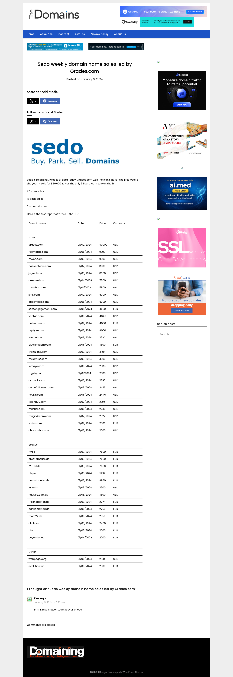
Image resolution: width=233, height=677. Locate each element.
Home (30, 34)
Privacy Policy (99, 34)
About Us (120, 34)
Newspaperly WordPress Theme (125, 672)
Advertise (46, 34)
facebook (52, 101)
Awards (80, 34)
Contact (63, 34)
